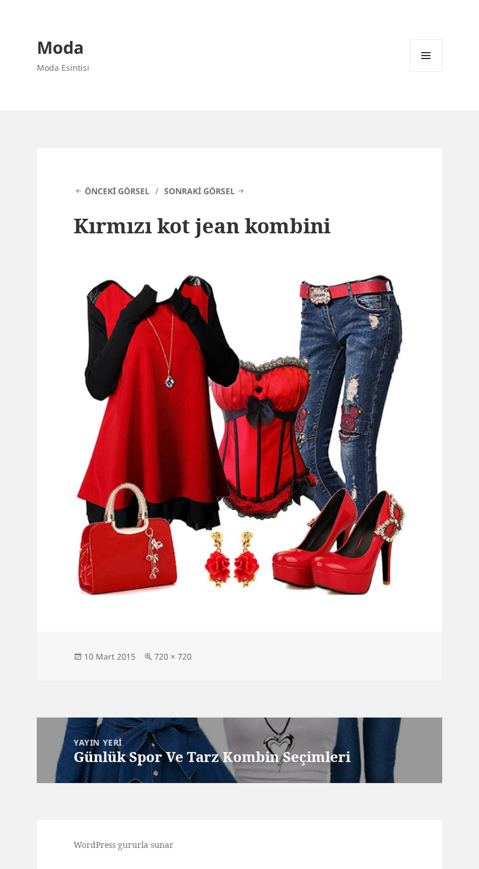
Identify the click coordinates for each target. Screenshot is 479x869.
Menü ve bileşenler (426, 71)
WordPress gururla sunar (123, 844)
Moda (60, 47)
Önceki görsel (117, 190)
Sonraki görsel (199, 190)
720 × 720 (173, 656)
